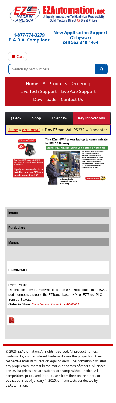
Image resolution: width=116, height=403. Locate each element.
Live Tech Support (39, 91)
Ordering (80, 83)
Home (32, 83)
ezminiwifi (31, 129)
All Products (55, 83)
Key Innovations (91, 118)
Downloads (44, 99)
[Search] (101, 69)
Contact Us (72, 99)
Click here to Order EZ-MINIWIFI (55, 304)
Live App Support (78, 91)
